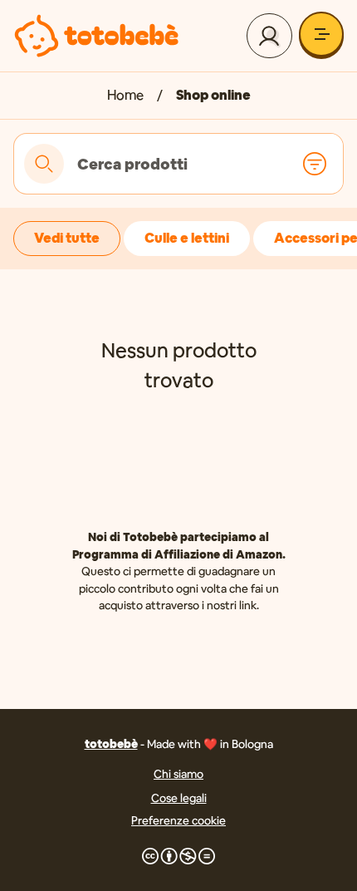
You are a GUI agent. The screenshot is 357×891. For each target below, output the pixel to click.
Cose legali (179, 797)
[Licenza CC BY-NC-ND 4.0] (178, 856)
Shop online (213, 95)
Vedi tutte (67, 238)
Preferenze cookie (178, 820)
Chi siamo (178, 773)
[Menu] (321, 34)
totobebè (111, 743)
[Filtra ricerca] (314, 163)
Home (125, 95)
